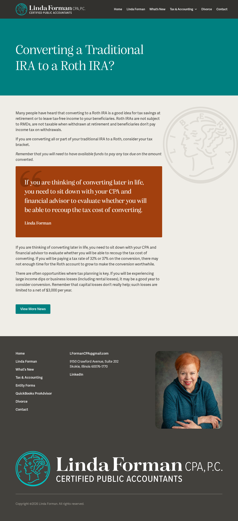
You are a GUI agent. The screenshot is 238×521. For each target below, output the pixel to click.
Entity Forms (25, 385)
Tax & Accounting (181, 9)
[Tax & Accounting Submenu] (195, 9)
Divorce (206, 9)
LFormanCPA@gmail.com (89, 353)
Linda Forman (136, 9)
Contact (221, 9)
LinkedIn (76, 374)
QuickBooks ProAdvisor (34, 393)
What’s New (157, 9)
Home (118, 9)
